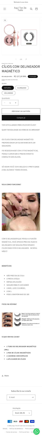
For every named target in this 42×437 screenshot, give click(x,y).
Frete (3, 79)
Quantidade (6, 98)
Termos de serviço (11, 432)
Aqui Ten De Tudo (17, 425)
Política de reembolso (16, 428)
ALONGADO (21, 88)
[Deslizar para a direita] (26, 59)
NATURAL (7, 88)
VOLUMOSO (8, 93)
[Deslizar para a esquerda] (15, 59)
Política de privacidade (32, 428)
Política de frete (24, 432)
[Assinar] (32, 397)
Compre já (21, 118)
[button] (4, 8)
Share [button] (6, 376)
